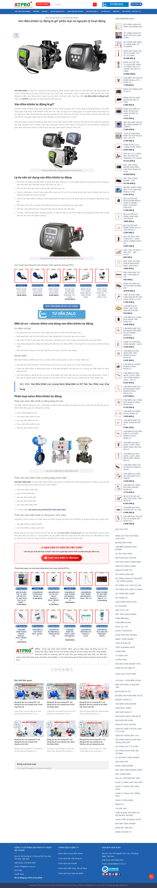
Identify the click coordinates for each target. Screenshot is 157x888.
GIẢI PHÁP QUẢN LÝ (92, 11)
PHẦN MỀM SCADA (123, 622)
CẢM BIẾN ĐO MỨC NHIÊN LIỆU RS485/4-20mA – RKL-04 (86, 595)
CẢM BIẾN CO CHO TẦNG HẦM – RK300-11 (37, 633)
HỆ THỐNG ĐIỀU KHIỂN (125, 593)
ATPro (37, 649)
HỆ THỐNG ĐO (121, 598)
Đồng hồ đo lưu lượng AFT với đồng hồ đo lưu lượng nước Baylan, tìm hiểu (27, 741)
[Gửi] (95, 4)
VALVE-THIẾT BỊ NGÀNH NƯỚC (128, 819)
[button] (136, 4)
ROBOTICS (116, 11)
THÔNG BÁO (120, 651)
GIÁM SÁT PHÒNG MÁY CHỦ (127, 735)
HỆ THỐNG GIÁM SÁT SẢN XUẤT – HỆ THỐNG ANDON (128, 579)
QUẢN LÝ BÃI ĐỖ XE (123, 631)
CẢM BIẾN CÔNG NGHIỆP (125, 704)
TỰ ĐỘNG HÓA (105, 11)
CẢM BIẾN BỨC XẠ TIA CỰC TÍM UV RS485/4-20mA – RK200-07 (53, 597)
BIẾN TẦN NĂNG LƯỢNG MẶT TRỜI (127, 686)
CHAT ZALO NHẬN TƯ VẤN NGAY (63, 558)
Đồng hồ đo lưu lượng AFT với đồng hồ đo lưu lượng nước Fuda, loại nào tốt (28, 704)
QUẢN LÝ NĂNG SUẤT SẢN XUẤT (129, 782)
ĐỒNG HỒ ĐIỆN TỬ (123, 832)
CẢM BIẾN (36, 11)
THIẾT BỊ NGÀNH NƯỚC (57, 11)
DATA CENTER (126, 11)
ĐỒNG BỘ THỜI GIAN (124, 828)
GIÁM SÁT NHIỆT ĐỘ (123, 570)
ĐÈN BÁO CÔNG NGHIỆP (125, 823)
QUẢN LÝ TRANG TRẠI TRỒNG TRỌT (127, 794)
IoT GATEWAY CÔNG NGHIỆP (127, 757)
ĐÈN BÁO (44, 11)
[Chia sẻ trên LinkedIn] (67, 670)
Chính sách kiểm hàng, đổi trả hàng (72, 868)
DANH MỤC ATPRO (123, 708)
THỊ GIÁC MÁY (121, 808)
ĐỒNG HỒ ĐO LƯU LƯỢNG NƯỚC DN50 (54, 291)
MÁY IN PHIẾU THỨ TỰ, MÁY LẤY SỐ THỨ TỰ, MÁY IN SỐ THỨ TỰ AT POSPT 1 (21, 597)
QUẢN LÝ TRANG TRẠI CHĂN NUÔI (127, 787)
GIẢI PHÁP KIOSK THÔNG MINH (128, 562)
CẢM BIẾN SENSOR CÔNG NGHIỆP (126, 548)
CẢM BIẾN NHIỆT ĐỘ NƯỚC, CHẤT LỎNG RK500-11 (69, 634)
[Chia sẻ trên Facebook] (52, 670)
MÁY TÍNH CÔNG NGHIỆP (22, 11)
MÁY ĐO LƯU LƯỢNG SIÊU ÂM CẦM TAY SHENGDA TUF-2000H (70, 293)
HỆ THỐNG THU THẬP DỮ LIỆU (128, 585)
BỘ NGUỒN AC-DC (123, 691)
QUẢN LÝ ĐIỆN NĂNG (124, 800)
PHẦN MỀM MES (122, 618)
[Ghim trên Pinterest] (63, 670)
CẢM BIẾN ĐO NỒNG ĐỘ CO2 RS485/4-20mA (85, 633)
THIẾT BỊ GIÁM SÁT (123, 643)
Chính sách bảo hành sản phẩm (70, 873)
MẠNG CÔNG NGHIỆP (124, 766)
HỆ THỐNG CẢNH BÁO (124, 574)
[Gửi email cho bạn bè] (60, 670)
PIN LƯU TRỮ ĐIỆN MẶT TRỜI (127, 778)
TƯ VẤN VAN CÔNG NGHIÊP (69, 18)
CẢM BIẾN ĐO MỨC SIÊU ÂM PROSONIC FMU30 (102, 633)
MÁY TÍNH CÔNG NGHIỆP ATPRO (128, 770)
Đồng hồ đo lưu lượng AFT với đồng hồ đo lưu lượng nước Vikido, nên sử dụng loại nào (92, 741)
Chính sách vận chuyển (67, 863)
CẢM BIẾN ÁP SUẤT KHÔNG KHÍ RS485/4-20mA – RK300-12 (70, 596)
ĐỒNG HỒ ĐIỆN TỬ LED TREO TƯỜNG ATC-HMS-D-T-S (102, 595)
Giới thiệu (18, 870)
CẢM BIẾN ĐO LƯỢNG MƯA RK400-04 (37, 594)
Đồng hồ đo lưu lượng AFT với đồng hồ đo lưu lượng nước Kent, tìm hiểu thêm (61, 741)
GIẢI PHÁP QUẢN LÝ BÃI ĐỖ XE (128, 716)
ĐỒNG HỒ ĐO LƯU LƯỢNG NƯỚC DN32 (37, 291)
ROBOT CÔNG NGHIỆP (124, 639)
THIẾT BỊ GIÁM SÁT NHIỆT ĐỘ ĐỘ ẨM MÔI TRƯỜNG (127, 814)
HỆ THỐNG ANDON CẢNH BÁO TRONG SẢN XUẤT (128, 741)
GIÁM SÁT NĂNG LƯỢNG (125, 566)
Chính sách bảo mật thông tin (70, 858)
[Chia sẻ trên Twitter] (56, 670)
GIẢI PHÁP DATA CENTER (125, 558)
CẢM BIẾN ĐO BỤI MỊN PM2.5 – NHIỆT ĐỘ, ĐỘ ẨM (53, 633)
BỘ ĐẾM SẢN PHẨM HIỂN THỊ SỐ (128, 696)
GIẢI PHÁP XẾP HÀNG (124, 720)
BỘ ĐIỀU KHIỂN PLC (123, 700)
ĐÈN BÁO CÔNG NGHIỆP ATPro (128, 664)
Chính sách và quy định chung (70, 853)
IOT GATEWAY (121, 606)
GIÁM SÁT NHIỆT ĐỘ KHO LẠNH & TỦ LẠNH (128, 730)
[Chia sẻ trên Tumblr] (71, 670)
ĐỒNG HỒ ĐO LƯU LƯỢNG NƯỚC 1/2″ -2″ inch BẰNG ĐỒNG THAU (102, 293)
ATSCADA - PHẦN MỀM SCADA (128, 680)
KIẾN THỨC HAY (122, 610)
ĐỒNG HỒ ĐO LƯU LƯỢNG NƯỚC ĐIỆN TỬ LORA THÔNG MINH (86, 293)
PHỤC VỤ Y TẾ (136, 11)
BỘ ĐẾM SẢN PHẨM (123, 543)
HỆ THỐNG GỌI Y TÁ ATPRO (126, 746)
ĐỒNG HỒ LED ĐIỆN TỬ (125, 668)
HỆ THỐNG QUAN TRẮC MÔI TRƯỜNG (127, 752)
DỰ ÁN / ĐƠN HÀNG (123, 554)
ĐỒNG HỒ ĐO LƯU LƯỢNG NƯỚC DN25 (21, 291)
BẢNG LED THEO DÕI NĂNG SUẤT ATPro (126, 537)
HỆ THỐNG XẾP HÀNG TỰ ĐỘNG (128, 589)
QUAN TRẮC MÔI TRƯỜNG (75, 11)
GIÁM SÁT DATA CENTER (125, 724)
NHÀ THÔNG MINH (123, 774)
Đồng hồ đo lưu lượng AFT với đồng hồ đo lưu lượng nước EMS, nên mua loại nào (94, 704)
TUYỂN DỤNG (121, 660)
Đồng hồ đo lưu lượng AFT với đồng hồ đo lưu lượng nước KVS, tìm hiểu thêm (61, 704)
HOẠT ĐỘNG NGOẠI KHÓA (126, 602)
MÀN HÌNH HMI (121, 762)
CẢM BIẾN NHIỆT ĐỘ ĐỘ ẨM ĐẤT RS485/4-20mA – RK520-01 (21, 635)
